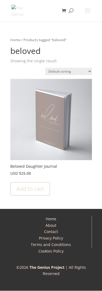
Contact (51, 231)
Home (15, 39)
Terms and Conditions (51, 244)
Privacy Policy (51, 238)
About (50, 225)
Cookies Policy (51, 251)
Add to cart (30, 188)
